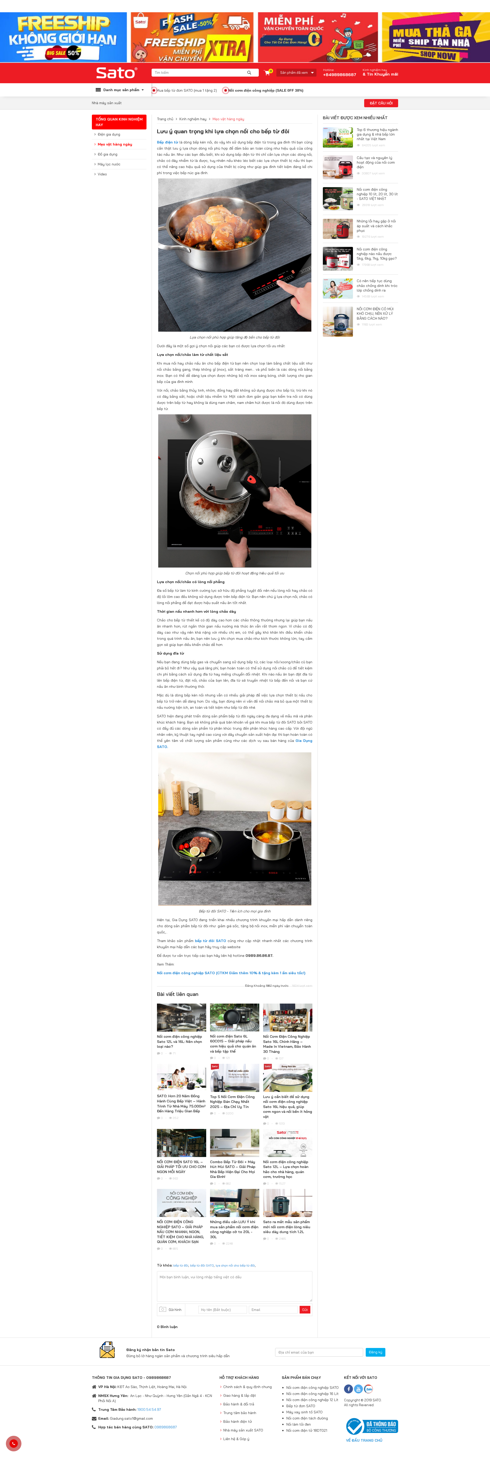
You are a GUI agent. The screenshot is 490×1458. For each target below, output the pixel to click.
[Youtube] (358, 1388)
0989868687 (165, 1427)
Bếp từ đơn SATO (300, 1406)
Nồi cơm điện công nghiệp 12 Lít (312, 1399)
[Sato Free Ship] (245, 37)
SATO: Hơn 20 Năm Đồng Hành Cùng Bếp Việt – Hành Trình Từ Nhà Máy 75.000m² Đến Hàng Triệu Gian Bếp (181, 1103)
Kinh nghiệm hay (375, 70)
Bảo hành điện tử (237, 1421)
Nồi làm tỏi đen (298, 1424)
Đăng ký (375, 1352)
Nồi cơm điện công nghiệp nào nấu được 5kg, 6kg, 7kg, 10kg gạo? (377, 254)
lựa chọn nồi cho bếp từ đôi (235, 1265)
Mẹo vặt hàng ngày (115, 144)
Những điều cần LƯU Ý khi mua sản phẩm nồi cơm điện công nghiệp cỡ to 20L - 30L (234, 1229)
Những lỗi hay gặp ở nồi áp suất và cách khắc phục (376, 226)
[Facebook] (348, 1388)
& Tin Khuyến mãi (380, 74)
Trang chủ (165, 119)
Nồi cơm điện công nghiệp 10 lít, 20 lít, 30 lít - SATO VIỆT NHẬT (377, 194)
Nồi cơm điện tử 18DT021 (306, 1430)
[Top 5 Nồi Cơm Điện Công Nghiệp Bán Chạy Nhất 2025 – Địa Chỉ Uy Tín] (234, 1088)
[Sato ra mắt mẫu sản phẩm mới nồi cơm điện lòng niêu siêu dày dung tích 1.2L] (287, 1209)
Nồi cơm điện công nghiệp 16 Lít (312, 1393)
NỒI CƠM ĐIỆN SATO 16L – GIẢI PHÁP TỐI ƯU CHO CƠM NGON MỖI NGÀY (181, 1167)
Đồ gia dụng (107, 154)
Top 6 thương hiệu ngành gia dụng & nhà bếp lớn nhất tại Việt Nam (377, 134)
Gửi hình (175, 1310)
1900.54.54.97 (149, 1409)
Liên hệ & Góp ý (236, 1439)
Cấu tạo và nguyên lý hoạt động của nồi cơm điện (376, 162)
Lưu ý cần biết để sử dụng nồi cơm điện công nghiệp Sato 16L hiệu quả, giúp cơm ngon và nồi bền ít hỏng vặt (287, 1106)
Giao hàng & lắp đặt (239, 1395)
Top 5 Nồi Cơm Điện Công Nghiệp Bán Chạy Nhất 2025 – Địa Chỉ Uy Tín (232, 1101)
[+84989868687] (13, 1444)
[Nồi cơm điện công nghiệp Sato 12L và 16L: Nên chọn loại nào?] (181, 1028)
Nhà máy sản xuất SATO (243, 1430)
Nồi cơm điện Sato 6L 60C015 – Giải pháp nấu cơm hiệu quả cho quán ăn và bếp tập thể (233, 1044)
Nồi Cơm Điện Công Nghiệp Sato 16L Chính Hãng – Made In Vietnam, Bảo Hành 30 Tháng (287, 1044)
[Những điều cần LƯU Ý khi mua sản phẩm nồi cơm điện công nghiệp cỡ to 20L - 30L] (234, 1207)
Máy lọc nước (109, 164)
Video (102, 174)
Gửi (305, 1309)
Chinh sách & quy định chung (247, 1386)
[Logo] (122, 73)
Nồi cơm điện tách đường (307, 1418)
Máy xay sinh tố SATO (304, 1412)
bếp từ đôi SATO (202, 1265)
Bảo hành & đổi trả (238, 1404)
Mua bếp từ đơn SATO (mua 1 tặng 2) (186, 90)
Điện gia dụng (109, 134)
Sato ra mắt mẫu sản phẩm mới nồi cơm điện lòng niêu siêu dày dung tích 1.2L (286, 1227)
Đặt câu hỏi (381, 103)
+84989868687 (339, 73)
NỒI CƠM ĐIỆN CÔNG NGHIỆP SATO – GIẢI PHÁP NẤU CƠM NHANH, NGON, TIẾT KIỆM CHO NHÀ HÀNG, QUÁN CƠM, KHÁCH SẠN (180, 1232)
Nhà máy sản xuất (107, 103)
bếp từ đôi (180, 1265)
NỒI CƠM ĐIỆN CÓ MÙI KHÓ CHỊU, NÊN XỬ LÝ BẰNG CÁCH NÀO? (375, 313)
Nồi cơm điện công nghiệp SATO (312, 1387)
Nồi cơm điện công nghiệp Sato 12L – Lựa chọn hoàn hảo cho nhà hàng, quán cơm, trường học (285, 1169)
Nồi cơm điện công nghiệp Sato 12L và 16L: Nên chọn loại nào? (179, 1041)
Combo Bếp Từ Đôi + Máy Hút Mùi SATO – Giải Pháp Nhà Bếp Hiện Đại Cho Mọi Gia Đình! (232, 1169)
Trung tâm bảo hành (239, 1413)
